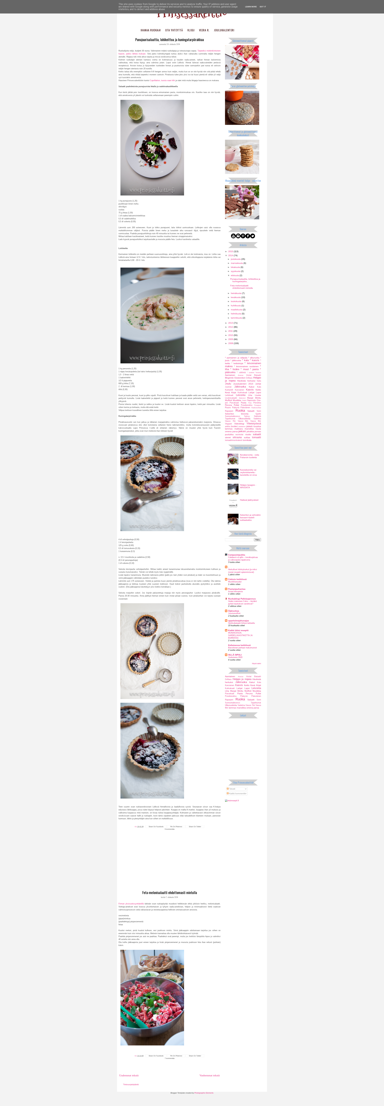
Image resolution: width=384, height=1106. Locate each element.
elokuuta (235, 275)
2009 (231, 339)
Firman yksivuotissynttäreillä (131, 904)
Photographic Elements (203, 1093)
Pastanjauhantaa (236, 589)
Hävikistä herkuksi (246, 381)
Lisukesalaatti (231, 398)
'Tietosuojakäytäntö (131, 1085)
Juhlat (258, 384)
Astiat (248, 375)
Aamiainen (230, 375)
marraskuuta (237, 263)
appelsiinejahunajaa (238, 620)
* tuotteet (250, 372)
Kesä (227, 392)
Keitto (258, 390)
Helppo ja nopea (242, 679)
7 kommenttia (169, 1058)
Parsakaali (234, 403)
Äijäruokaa (233, 611)
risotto (248, 434)
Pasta (243, 402)
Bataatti (257, 375)
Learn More (251, 7)
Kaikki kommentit (237, 793)
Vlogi (191, 30)
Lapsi (258, 392)
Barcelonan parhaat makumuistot (242, 648)
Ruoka (240, 410)
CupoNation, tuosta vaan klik (162, 80)
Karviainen (239, 390)
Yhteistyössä (253, 423)
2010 (231, 335)
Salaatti (250, 411)
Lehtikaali (229, 395)
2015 (231, 251)
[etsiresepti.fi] (232, 800)
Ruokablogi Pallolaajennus (242, 599)
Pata (250, 403)
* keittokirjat (237, 363)
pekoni (242, 431)
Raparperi (229, 411)
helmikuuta (236, 313)
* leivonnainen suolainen (246, 366)
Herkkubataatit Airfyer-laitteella (241, 623)
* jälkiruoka (235, 360)
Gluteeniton (239, 378)
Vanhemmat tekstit (210, 1075)
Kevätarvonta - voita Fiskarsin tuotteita (249, 456)
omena (228, 431)
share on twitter (195, 826)
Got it (263, 7)
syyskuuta (236, 271)
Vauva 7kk (230, 421)
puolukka (229, 434)
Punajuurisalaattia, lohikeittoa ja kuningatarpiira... (245, 280)
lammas (228, 429)
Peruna (228, 405)
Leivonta (240, 395)
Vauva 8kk (243, 421)
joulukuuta (236, 259)
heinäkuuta (236, 293)
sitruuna (237, 437)
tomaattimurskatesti (233, 440)
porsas (258, 431)
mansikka (249, 429)
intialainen (242, 426)
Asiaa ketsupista (235, 591)
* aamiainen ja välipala (236, 357)
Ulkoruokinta (244, 418)
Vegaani (228, 424)
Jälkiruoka (240, 386)
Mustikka (237, 400)
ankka (227, 426)
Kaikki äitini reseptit (238, 630)
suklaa (247, 437)
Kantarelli (229, 390)
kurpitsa (257, 426)
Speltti (258, 414)
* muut (245, 369)
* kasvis (254, 360)
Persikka (257, 403)
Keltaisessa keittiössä (239, 645)
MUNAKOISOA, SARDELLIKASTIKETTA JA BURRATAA (240, 635)
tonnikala (247, 440)
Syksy (247, 416)
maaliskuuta (237, 309)
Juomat (228, 387)
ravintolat (239, 435)
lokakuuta (236, 267)
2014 (231, 255)
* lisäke (234, 369)
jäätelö (249, 426)
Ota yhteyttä (174, 30)
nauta (258, 429)
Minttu (258, 398)
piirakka (250, 431)
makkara (238, 429)
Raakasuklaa (256, 407)
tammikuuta (237, 318)
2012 (231, 327)
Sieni (259, 411)
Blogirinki (229, 378)
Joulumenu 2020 (235, 657)
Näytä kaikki (256, 663)
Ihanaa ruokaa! (151, 30)
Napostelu (251, 400)
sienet (228, 437)
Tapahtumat (230, 419)
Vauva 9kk (255, 421)
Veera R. (204, 30)
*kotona (258, 372)
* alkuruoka (253, 357)
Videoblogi (239, 423)
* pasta (254, 369)
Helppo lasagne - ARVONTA (248, 486)
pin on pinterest (176, 826)
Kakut (251, 387)
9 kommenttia (169, 829)
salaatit (257, 434)
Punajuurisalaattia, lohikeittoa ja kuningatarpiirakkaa (169, 39)
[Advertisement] (169, 866)
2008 (231, 343)
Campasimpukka (236, 555)
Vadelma (257, 419)
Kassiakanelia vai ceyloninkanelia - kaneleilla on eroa (248, 472)
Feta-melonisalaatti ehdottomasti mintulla (169, 892)
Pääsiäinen (245, 408)
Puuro (228, 407)
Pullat (236, 405)
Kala (259, 387)
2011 (230, 331)
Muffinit (228, 400)
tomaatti (256, 437)
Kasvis (250, 389)
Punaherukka (246, 405)
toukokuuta (236, 301)
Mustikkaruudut (235, 582)
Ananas (240, 375)
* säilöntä (241, 372)
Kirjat (233, 392)
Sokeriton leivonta (236, 414)
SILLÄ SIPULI (235, 655)
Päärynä (235, 408)
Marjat (250, 398)
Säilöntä (257, 416)
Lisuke (258, 395)
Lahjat (251, 392)
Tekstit (232, 789)
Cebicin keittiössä (237, 579)
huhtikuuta (236, 305)
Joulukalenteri (224, 30)
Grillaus (249, 378)
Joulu (228, 383)
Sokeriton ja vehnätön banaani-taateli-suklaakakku (250, 517)
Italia (259, 381)
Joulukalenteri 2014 (243, 384)
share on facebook (156, 826)
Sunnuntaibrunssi (232, 416)
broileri (234, 426)
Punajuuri (257, 405)
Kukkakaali (242, 393)
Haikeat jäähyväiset (249, 500)
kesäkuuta (236, 297)
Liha (250, 395)
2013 (231, 323)
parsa (235, 431)
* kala (245, 360)
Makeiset (242, 398)
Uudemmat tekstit (129, 1075)
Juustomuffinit (234, 613)
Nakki (244, 400)
